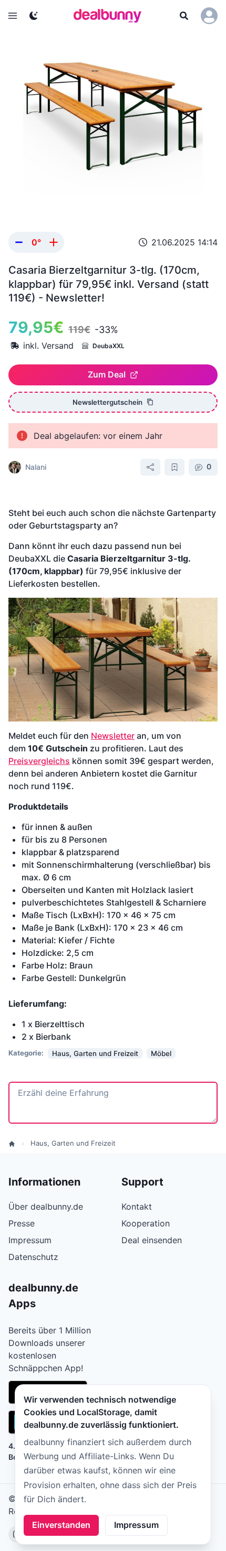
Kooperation (145, 1223)
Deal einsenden (151, 1240)
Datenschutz (33, 1257)
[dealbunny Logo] (111, 15)
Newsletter (113, 735)
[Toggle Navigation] (12, 15)
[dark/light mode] (33, 15)
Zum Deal (107, 374)
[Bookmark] (174, 467)
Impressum (136, 1525)
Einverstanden (61, 1525)
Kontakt (136, 1206)
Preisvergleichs (39, 761)
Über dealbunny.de (45, 1206)
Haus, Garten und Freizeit (73, 1143)
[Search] (183, 15)
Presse (21, 1223)
